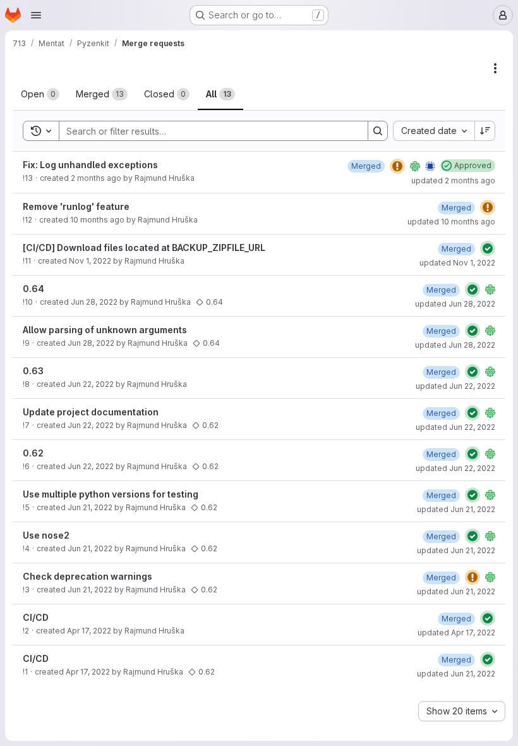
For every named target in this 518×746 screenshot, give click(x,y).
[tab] (40, 94)
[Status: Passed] (487, 248)
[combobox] (433, 131)
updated (453, 180)
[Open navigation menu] (36, 15)
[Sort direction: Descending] (485, 131)
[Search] (378, 131)
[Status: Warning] (397, 166)
